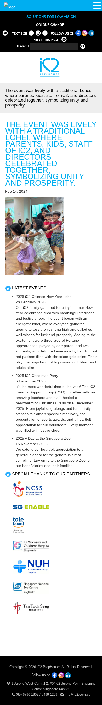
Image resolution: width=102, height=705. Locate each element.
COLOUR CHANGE (50, 25)
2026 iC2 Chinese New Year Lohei (44, 296)
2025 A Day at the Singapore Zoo (43, 438)
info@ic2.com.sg (77, 694)
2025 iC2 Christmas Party (37, 376)
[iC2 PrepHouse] (46, 67)
